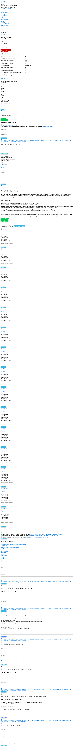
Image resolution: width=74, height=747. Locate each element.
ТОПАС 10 (3, 331)
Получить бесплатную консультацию (10, 10)
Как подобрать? (5, 14)
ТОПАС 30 (3, 411)
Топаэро (3, 22)
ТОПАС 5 (2, 251)
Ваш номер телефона (6, 147)
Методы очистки (5, 25)
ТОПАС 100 (3, 491)
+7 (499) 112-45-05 (6, 8)
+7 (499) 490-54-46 (6, 17)
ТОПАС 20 (3, 391)
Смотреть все (19, 226)
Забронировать (4, 153)
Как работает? (4, 15)
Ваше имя (3, 567)
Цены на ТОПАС (5, 24)
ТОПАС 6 (2, 271)
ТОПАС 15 (3, 371)
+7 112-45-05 (5, 545)
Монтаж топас (4, 19)
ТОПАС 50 (3, 451)
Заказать (3, 109)
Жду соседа (3, 138)
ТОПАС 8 (2, 291)
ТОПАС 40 (3, 431)
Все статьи (4, 538)
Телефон (3, 574)
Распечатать (5, 78)
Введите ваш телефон (6, 103)
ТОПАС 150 (3, 511)
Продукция (3, 21)
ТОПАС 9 (2, 311)
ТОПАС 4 (2, 231)
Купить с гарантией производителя (6, 50)
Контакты (3, 26)
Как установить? (5, 12)
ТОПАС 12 (3, 351)
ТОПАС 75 (3, 471)
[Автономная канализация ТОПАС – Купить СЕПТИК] (1, 29)
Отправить (3, 583)
